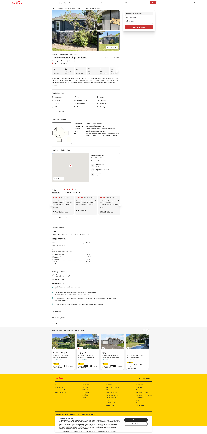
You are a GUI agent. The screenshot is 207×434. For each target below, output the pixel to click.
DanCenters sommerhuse (112, 387)
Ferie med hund (110, 400)
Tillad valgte (135, 424)
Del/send (105, 57)
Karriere (138, 390)
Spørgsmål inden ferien (142, 392)
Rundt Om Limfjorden (70, 8)
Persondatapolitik (140, 403)
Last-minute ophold (60, 390)
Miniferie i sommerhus (111, 397)
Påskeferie (85, 390)
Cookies (138, 400)
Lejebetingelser (140, 405)
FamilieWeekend (110, 403)
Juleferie (84, 397)
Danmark (54, 8)
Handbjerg (79, 8)
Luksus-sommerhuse (111, 392)
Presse (138, 408)
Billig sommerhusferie (111, 390)
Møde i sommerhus (111, 405)
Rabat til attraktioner (60, 392)
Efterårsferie (85, 395)
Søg (153, 2)
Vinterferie (85, 387)
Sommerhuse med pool (112, 395)
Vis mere (55, 207)
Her (107, 425)
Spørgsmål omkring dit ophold (144, 395)
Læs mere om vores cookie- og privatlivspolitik (72, 425)
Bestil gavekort (59, 387)
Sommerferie (85, 392)
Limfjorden (60, 8)
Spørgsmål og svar (141, 397)
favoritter (116, 57)
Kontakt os (139, 387)
